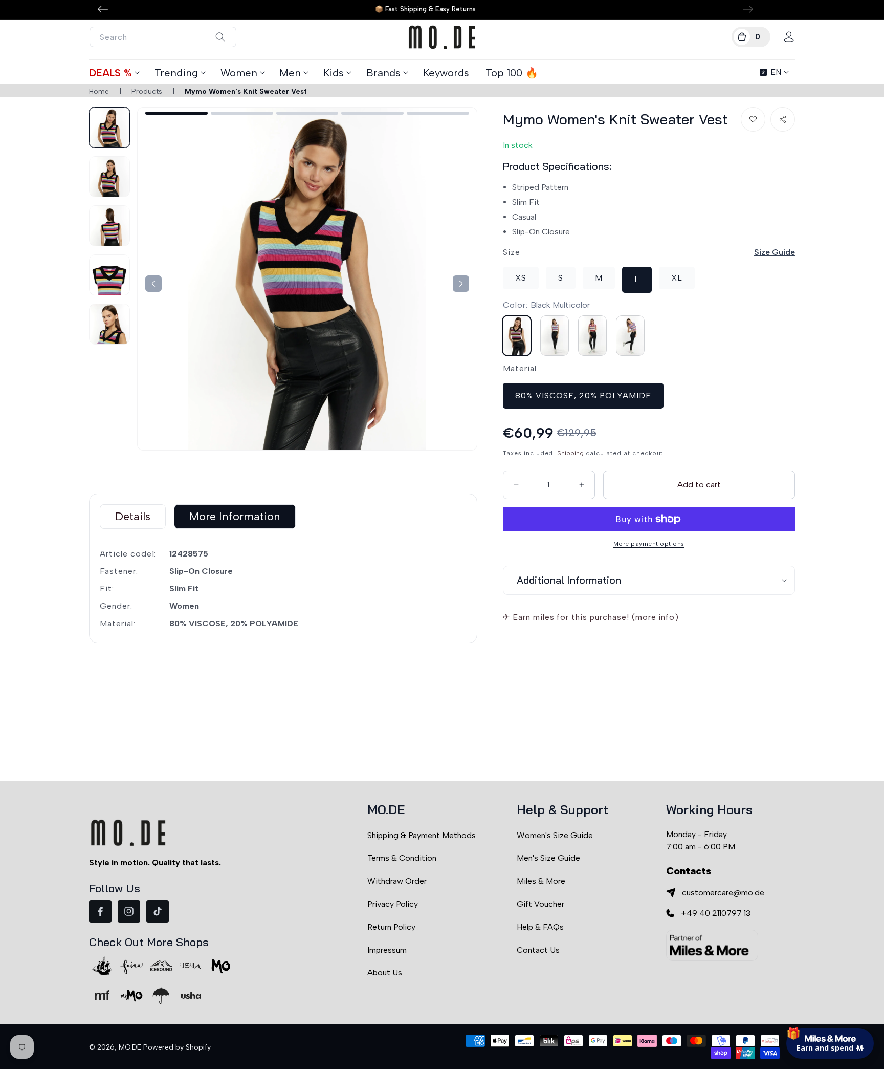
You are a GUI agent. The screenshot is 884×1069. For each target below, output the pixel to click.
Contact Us (538, 950)
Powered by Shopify (177, 1047)
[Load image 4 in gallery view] (109, 274)
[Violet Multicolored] (630, 335)
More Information (234, 516)
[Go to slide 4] (372, 113)
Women (238, 73)
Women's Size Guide (555, 835)
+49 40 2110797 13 (715, 913)
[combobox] (163, 37)
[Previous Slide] (461, 283)
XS (520, 278)
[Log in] (789, 37)
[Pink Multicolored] (592, 335)
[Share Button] (782, 119)
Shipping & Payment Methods (421, 835)
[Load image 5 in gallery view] (109, 324)
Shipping (570, 452)
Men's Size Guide (548, 858)
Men (290, 73)
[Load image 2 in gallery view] (109, 176)
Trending (176, 73)
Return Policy (391, 927)
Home (99, 91)
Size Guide (774, 252)
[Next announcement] (748, 9)
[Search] (220, 37)
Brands (383, 73)
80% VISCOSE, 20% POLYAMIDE (583, 395)
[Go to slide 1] (176, 113)
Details (132, 516)
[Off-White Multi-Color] (554, 335)
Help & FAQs (540, 927)
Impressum (387, 950)
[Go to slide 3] (307, 113)
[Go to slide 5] (438, 113)
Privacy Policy (392, 904)
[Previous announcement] (103, 9)
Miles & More (541, 881)
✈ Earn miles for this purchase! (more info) (591, 617)
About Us (384, 972)
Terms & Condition (401, 858)
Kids (333, 73)
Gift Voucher (540, 904)
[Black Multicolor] (517, 335)
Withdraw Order (397, 881)
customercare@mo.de (723, 892)
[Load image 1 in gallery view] (109, 127)
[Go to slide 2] (242, 113)
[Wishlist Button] (753, 119)
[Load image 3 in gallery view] (109, 225)
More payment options (648, 543)
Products (146, 91)
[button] (751, 37)
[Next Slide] (153, 283)
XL (676, 278)
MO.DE (130, 1047)
